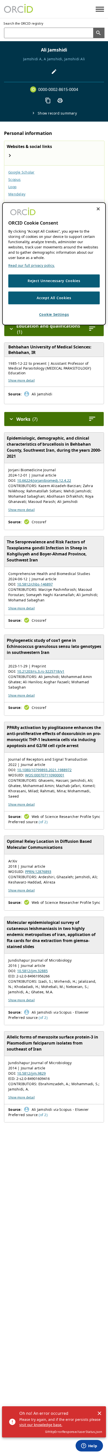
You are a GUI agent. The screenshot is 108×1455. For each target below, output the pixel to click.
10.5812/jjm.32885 (32, 970)
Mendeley (16, 194)
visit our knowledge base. (40, 1424)
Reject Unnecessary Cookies (54, 280)
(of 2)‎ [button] (43, 821)
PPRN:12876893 (38, 871)
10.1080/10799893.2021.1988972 (44, 769)
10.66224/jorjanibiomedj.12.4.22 (44, 480)
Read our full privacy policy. (31, 265)
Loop (12, 186)
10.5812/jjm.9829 (31, 1073)
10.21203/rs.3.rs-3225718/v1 (40, 671)
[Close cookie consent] (98, 208)
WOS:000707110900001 (44, 775)
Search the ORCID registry (23, 23)
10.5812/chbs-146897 (35, 584)
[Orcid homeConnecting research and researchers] (18, 9)
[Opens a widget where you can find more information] (89, 1446)
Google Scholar (21, 172)
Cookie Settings (54, 314)
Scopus (14, 179)
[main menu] (100, 9)
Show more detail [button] (21, 380)
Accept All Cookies (54, 297)
